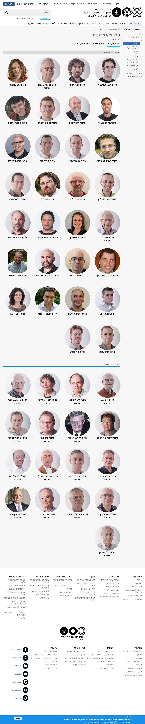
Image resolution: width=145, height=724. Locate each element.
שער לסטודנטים (93, 4)
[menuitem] (118, 4)
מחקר (124, 23)
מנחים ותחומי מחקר (40, 591)
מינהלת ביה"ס (113, 590)
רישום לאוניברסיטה (105, 651)
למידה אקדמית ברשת (132, 599)
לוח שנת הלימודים (106, 661)
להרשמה (8, 4)
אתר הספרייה (108, 4)
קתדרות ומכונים (132, 60)
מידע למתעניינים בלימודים (102, 654)
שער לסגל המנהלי (60, 4)
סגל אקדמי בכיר (132, 43)
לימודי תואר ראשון (87, 23)
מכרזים (139, 665)
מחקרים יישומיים (88, 589)
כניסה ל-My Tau (78, 665)
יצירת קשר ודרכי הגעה (132, 651)
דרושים (139, 658)
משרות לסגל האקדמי (134, 52)
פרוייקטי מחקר (66, 596)
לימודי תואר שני (67, 23)
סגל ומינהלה (79, 648)
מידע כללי (135, 23)
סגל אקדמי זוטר (132, 66)
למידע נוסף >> (91, 722)
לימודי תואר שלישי (46, 23)
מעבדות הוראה (65, 592)
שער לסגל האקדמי (77, 4)
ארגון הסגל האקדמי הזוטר (74, 661)
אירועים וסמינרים (109, 23)
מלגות (69, 589)
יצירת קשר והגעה (134, 596)
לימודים (110, 648)
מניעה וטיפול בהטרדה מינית (45, 654)
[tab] (113, 44)
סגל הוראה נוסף (132, 63)
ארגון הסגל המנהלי (77, 654)
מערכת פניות (43, 4)
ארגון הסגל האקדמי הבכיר (74, 658)
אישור (18, 718)
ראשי (140, 34)
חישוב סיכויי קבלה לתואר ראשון (100, 658)
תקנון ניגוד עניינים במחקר (15, 598)
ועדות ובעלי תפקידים (110, 580)
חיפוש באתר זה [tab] (45, 19)
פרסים (136, 57)
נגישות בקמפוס (50, 651)
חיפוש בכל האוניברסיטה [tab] (24, 19)
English (30, 23)
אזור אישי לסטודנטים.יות (25, 4)
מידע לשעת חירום (134, 668)
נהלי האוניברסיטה (134, 661)
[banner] (72, 13)
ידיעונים (110, 665)
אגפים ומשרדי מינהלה (75, 651)
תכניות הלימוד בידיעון (63, 585)
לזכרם (136, 69)
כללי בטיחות (137, 583)
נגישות (54, 648)
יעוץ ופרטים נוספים (17, 589)
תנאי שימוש (52, 668)
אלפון (118, 4)
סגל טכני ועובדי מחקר (109, 597)
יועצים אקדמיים (42, 594)
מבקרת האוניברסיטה (133, 671)
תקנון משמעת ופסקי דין (132, 675)
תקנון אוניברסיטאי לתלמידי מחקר (18, 602)
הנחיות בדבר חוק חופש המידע (44, 658)
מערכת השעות (136, 586)
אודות (139, 580)
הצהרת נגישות (51, 661)
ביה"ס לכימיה (134, 30)
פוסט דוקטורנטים (111, 593)
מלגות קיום (44, 598)
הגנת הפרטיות (51, 665)
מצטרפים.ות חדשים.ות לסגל (132, 47)
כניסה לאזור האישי (106, 668)
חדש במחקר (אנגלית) (86, 580)
